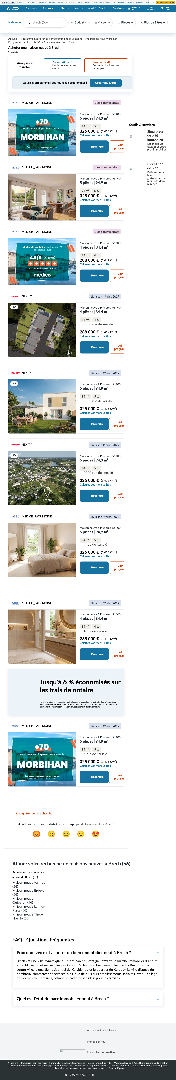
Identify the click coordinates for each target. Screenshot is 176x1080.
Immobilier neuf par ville (99, 1063)
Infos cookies (101, 1066)
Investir (78, 8)
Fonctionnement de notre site (25, 1066)
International (42, 2)
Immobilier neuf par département (68, 1063)
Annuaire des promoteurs (68, 1068)
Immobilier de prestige (101, 1052)
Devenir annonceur (120, 1066)
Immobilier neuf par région (34, 1063)
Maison (64, 8)
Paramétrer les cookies (82, 1066)
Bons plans (117, 8)
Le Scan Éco (78, 2)
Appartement (48, 8)
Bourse (60, 2)
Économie (52, 2)
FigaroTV (148, 2)
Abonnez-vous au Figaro (165, 2)
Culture (107, 2)
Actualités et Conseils (96, 8)
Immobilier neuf (96, 1041)
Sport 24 (88, 2)
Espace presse (160, 1066)
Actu (20, 2)
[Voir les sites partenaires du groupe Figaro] (9, 3)
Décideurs (69, 2)
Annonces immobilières (101, 1030)
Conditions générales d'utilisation (151, 1063)
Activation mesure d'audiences (94, 1068)
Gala (114, 2)
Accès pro (13, 1063)
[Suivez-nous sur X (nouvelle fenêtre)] (109, 1075)
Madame (129, 2)
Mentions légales (122, 1063)
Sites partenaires (141, 1066)
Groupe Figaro (116, 1068)
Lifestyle (121, 2)
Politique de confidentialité (58, 1066)
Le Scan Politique (30, 2)
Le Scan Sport (98, 2)
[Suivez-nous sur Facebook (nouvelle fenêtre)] (101, 1075)
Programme (30, 8)
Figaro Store (139, 2)
